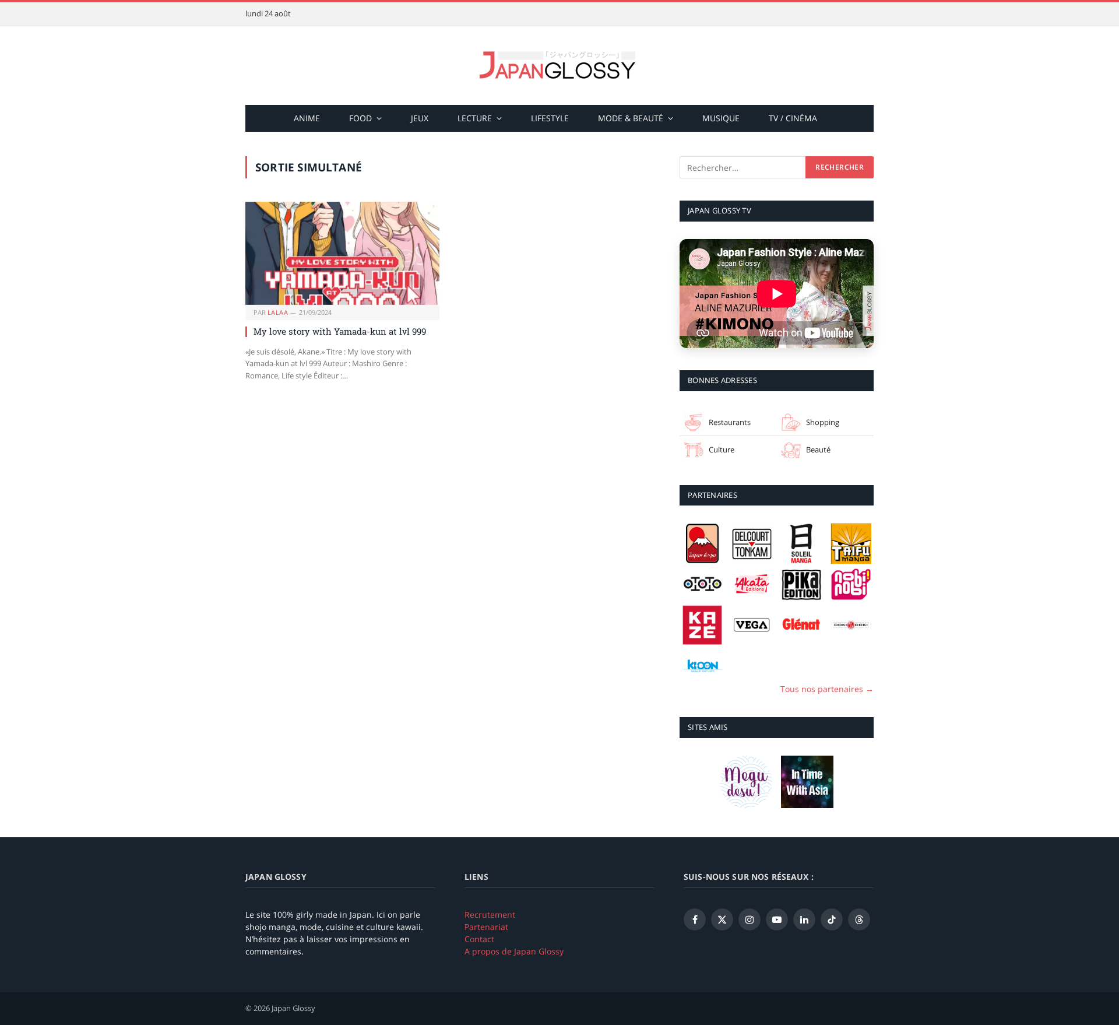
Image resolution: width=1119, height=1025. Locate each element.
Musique (721, 118)
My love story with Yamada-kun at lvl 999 (340, 331)
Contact (479, 939)
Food (360, 118)
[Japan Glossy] (559, 65)
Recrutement (490, 914)
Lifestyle (550, 118)
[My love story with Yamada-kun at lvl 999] (342, 253)
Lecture (475, 118)
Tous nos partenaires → (827, 688)
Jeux (419, 118)
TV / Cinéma (793, 118)
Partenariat (486, 926)
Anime (307, 118)
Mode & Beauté (630, 118)
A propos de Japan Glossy (514, 951)
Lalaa (278, 312)
